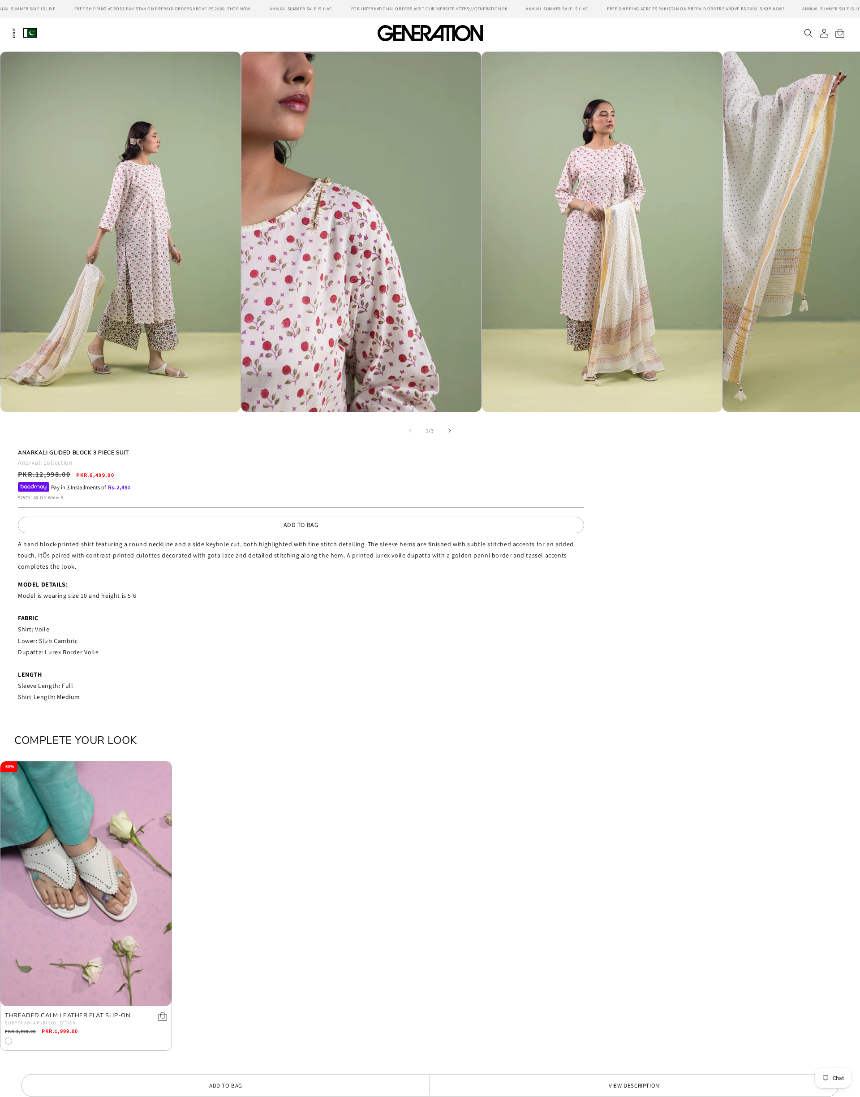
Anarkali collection (45, 462)
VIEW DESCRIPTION (634, 1085)
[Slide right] (450, 431)
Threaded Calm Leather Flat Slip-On (67, 1015)
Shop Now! (239, 9)
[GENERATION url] (430, 33)
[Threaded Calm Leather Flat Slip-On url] (86, 883)
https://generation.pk (482, 9)
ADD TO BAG (301, 525)
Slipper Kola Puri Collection (40, 1023)
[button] (808, 33)
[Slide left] (410, 431)
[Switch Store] (30, 33)
